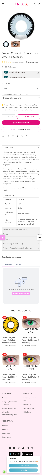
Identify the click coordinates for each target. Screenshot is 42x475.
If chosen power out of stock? (15, 94)
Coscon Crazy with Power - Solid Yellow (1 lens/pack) (30, 377)
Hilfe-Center (27, 412)
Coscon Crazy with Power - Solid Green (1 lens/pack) (30, 340)
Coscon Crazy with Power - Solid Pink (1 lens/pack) (9, 377)
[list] (21, 26)
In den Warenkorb (28, 117)
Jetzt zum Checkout (21, 123)
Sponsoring (27, 404)
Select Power (8, 84)
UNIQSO (5, 429)
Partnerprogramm (29, 408)
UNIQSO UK (6, 433)
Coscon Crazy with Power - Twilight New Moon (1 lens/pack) (10, 340)
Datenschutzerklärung (9, 408)
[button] (21, 147)
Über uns (5, 425)
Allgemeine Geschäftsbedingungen (9, 413)
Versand (4, 398)
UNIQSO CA (6, 437)
